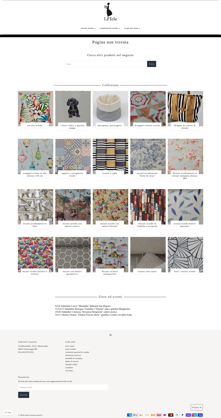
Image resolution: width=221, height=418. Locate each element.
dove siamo (70, 346)
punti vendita (70, 349)
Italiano (195, 407)
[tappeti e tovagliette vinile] (73, 156)
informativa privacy (73, 355)
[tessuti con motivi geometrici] (73, 254)
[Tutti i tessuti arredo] (185, 254)
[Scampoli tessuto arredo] (148, 108)
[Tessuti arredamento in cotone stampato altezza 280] (185, 156)
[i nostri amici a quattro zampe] (73, 108)
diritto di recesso (72, 361)
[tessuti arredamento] (148, 156)
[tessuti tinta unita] (148, 254)
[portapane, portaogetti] (110, 108)
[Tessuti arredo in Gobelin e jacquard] (148, 206)
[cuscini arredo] (35, 108)
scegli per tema (131, 28)
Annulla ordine (71, 364)
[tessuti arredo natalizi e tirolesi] (35, 254)
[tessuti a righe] (110, 156)
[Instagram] (110, 335)
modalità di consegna (73, 358)
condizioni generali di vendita (77, 352)
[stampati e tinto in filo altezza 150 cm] (35, 156)
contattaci (69, 367)
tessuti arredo (87, 28)
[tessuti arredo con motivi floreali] (110, 206)
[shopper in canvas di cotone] (185, 108)
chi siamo (69, 371)
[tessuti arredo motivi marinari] (185, 206)
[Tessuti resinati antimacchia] (110, 254)
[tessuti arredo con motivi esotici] (73, 206)
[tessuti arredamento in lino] (35, 206)
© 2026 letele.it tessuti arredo (30, 415)
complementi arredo (109, 28)
